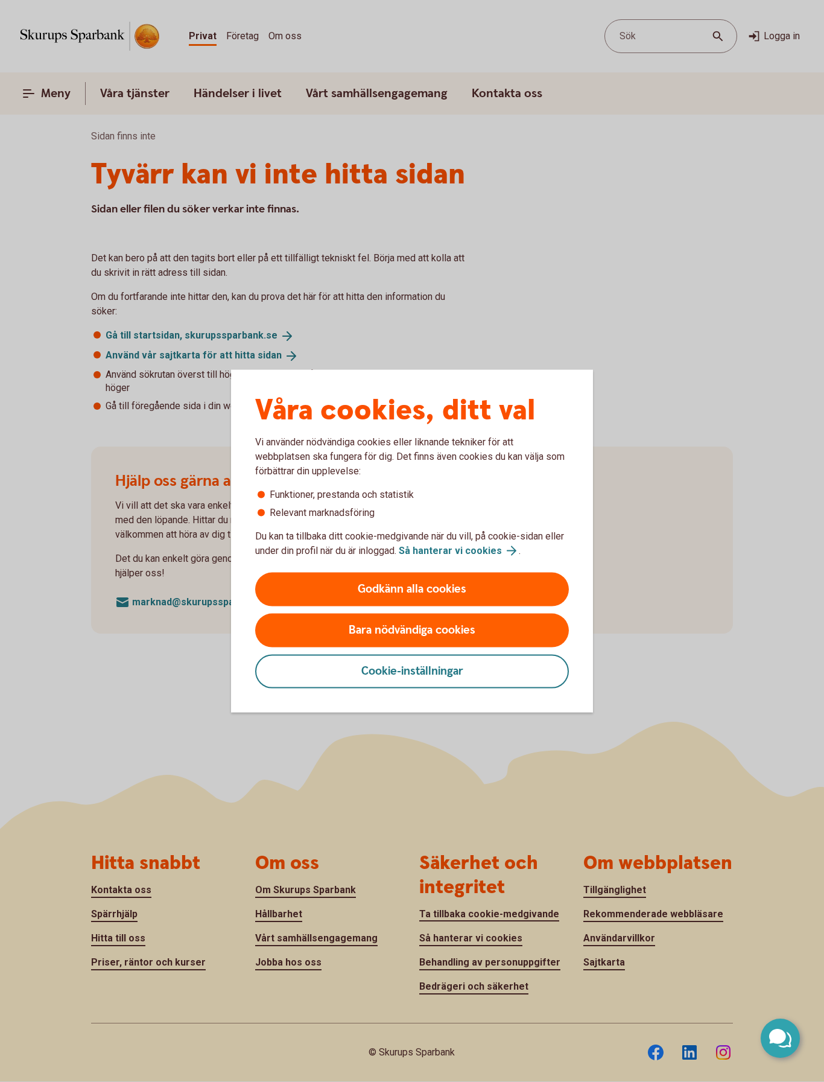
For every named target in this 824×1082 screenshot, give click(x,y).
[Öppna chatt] (780, 1038)
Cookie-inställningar (412, 671)
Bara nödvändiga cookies (412, 630)
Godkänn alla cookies (412, 589)
